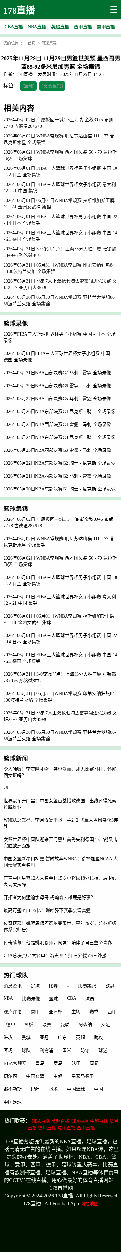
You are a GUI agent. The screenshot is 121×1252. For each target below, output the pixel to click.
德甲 (10, 1024)
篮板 (28, 1024)
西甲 (111, 1011)
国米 (66, 1050)
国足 (94, 1063)
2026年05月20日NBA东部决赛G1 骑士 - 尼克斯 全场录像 (60, 489)
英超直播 (60, 1121)
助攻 (98, 1037)
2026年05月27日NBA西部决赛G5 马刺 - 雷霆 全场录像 (57, 398)
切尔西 (10, 1076)
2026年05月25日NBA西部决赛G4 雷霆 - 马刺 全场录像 (57, 424)
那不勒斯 (13, 1089)
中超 (57, 1076)
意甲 (35, 1011)
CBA (71, 998)
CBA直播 (80, 1121)
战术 (53, 1089)
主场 (75, 1011)
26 (6, 787)
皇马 (40, 1063)
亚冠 (44, 1037)
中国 (98, 1089)
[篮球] (28, 86)
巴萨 (35, 1089)
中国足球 (13, 1102)
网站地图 (89, 1203)
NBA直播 (41, 1121)
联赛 (46, 1024)
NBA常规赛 (15, 1063)
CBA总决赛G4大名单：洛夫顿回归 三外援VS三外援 (55, 955)
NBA (8, 998)
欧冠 (109, 986)
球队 (26, 1050)
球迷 (102, 1050)
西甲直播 (86, 1128)
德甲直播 (47, 1128)
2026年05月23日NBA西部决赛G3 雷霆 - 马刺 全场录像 (57, 450)
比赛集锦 (87, 986)
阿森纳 (85, 1024)
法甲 (76, 1063)
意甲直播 (66, 1128)
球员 (89, 998)
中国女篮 (35, 1076)
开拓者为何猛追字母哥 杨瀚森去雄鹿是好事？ (49, 897)
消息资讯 (13, 986)
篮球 (53, 998)
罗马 (58, 1063)
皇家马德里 (82, 1076)
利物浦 (46, 1050)
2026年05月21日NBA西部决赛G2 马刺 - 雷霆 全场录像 (57, 476)
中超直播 (99, 1121)
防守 (84, 1050)
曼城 (26, 1037)
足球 (35, 986)
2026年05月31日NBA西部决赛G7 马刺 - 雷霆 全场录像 (57, 372)
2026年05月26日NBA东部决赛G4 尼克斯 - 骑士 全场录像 (60, 411)
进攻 (8, 1037)
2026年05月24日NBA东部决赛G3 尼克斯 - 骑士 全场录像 (60, 437)
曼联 (64, 1024)
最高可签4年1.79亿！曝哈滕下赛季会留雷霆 (47, 910)
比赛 (53, 986)
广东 (62, 1037)
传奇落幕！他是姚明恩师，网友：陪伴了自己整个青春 (58, 942)
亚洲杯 (55, 1011)
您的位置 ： (14, 43)
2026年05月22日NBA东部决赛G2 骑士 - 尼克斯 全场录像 (60, 463)
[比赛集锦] (52, 86)
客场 (8, 1050)
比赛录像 (31, 998)
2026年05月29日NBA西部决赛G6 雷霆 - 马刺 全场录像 (57, 385)
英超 (80, 1037)
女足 (105, 1024)
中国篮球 (76, 1089)
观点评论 (13, 1011)
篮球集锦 (49, 43)
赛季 (93, 1011)
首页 (31, 43)
